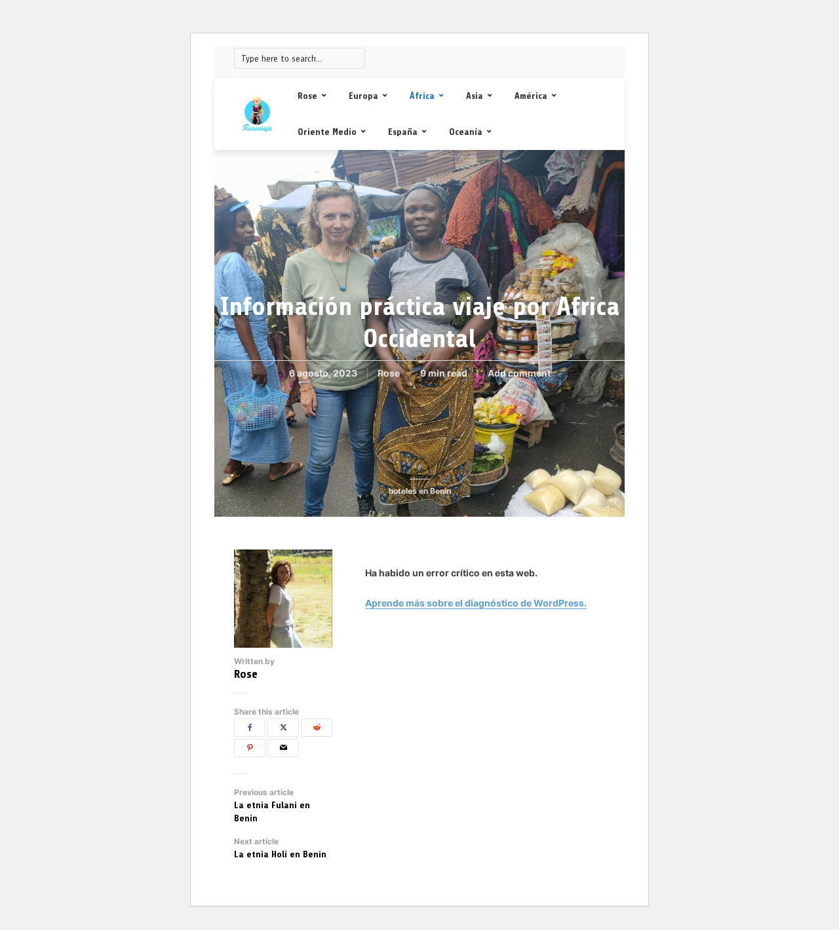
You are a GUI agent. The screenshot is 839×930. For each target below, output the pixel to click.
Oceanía (465, 132)
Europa (363, 96)
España (403, 132)
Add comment (519, 373)
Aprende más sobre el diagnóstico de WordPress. (476, 602)
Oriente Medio (327, 132)
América (531, 96)
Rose (307, 96)
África (422, 96)
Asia (474, 96)
